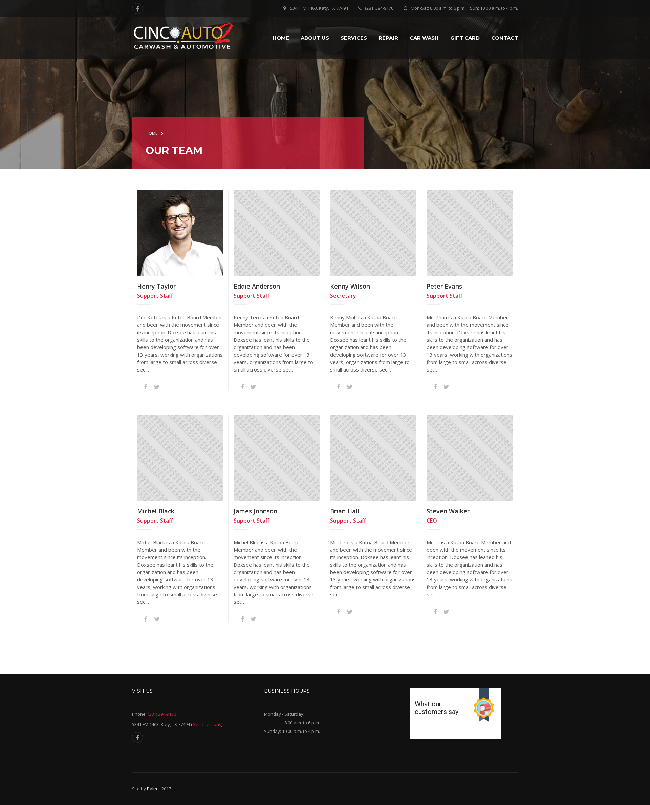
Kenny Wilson (350, 286)
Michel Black (155, 511)
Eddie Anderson (257, 286)
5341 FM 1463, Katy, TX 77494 (319, 8)
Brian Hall (344, 511)
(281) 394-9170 (379, 8)
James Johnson (255, 511)
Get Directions (206, 724)
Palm (152, 789)
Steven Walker (448, 511)
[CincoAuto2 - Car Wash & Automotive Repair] (183, 36)
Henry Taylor (156, 286)
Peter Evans (444, 286)
